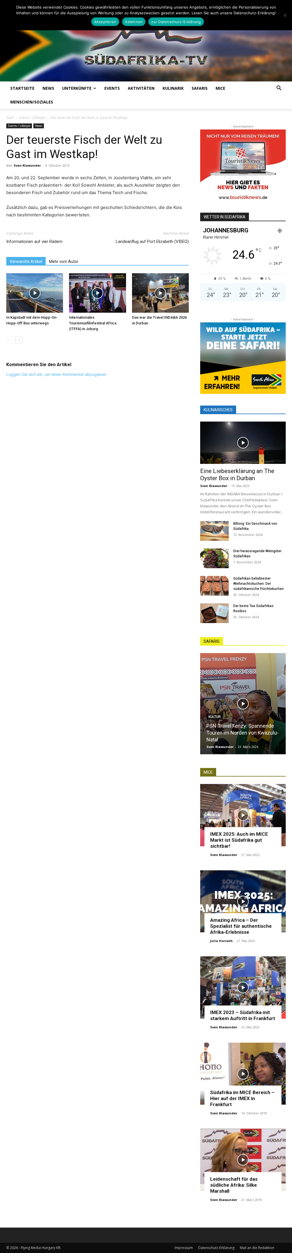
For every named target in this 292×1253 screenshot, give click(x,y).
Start (10, 117)
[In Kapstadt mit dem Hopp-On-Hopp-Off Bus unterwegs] (34, 292)
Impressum (184, 1247)
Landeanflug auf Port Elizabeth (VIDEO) (152, 241)
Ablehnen (134, 21)
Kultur (214, 717)
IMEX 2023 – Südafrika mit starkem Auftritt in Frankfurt (242, 1015)
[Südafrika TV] (146, 44)
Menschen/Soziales (31, 102)
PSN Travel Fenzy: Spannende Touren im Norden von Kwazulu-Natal (242, 733)
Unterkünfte (77, 88)
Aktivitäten (141, 88)
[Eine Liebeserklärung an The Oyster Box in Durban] (243, 443)
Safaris (200, 88)
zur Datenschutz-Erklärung (176, 21)
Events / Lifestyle (32, 117)
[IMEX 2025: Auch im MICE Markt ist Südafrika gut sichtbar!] (243, 815)
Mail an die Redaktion (257, 1247)
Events (112, 88)
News (48, 88)
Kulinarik (173, 88)
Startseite (22, 88)
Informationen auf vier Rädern (34, 241)
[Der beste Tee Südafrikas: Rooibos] (214, 613)
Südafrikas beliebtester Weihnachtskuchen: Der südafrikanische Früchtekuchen (258, 583)
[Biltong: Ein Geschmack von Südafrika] (214, 531)
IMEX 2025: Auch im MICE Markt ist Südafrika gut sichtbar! (239, 840)
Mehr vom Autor (63, 261)
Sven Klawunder (27, 165)
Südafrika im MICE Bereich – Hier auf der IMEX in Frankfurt (242, 1098)
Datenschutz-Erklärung (216, 1247)
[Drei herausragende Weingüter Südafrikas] (214, 558)
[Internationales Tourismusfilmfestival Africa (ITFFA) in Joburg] (97, 292)
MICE (220, 88)
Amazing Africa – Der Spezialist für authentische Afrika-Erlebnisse (241, 926)
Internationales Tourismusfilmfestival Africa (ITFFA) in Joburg (92, 323)
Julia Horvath (221, 941)
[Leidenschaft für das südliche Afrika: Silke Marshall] (243, 1160)
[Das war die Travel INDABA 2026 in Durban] (160, 292)
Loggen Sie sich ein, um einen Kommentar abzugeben (56, 374)
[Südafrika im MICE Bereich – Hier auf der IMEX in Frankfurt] (243, 1074)
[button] (279, 88)
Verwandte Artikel (26, 261)
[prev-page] (9, 340)
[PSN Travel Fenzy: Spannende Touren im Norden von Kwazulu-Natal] (243, 703)
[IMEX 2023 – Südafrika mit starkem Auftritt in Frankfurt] (243, 987)
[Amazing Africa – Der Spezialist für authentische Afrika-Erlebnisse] (243, 901)
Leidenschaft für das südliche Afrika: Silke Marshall (233, 1185)
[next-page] (19, 340)
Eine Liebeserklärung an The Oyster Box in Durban (237, 475)
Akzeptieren (105, 21)
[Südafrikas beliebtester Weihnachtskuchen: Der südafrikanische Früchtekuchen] (214, 586)
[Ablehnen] (285, 15)
